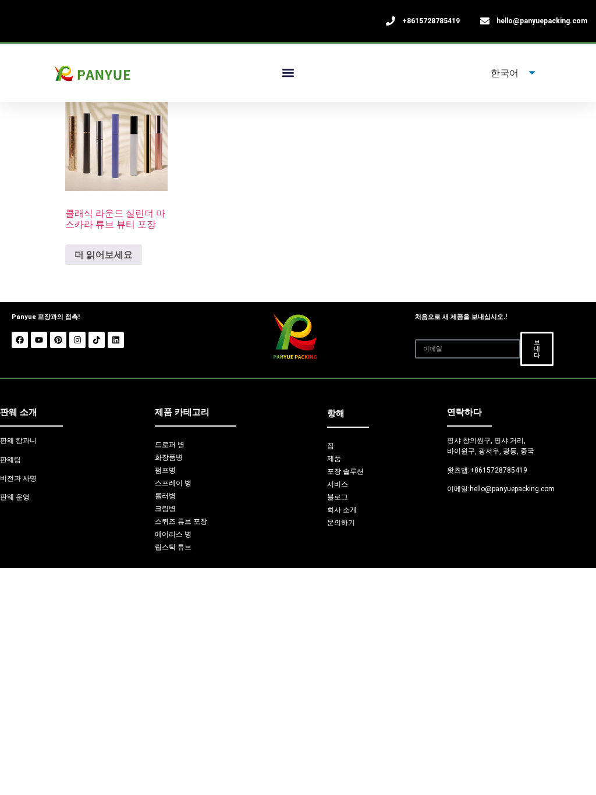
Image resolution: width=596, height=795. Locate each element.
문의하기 (341, 523)
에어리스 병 (173, 534)
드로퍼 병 (170, 445)
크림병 (165, 509)
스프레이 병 (173, 483)
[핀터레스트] (58, 340)
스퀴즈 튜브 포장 (181, 521)
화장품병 (169, 457)
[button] (288, 73)
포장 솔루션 (345, 471)
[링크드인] (116, 340)
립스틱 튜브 (173, 547)
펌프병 (165, 470)
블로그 (337, 497)
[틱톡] (96, 340)
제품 (334, 459)
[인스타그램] (77, 340)
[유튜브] (39, 340)
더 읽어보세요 (103, 254)
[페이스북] (20, 340)
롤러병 (165, 496)
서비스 (337, 484)
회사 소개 (342, 510)
